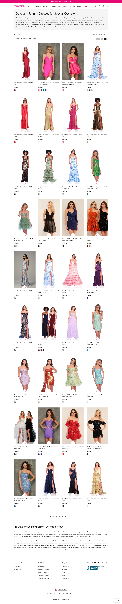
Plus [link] (59, 6)
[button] (95, 6)
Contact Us (65, 566)
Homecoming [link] (37, 6)
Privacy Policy (65, 599)
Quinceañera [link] (46, 6)
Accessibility (65, 578)
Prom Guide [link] (72, 6)
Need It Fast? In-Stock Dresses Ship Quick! (61, 1)
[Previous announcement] (39, 1)
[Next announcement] (83, 1)
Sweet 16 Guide (42, 572)
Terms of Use (56, 599)
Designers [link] (79, 6)
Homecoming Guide (43, 569)
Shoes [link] (64, 6)
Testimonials (17, 569)
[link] (99, 6)
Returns (64, 575)
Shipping (64, 569)
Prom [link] (29, 6)
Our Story (17, 566)
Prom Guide (41, 566)
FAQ (63, 572)
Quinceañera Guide (43, 575)
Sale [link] (86, 6)
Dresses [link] (54, 6)
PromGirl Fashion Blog (44, 578)
